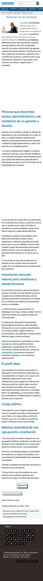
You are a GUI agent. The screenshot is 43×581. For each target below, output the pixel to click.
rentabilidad (7, 165)
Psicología (23, 9)
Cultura (23, 13)
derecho (16, 355)
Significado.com (8, 3)
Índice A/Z (4, 9)
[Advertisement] (21, 88)
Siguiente (21, 485)
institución (24, 441)
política (15, 441)
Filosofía (13, 9)
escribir (35, 42)
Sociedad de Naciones (12, 493)
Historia (32, 9)
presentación (19, 347)
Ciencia (29, 13)
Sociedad (17, 13)
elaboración (7, 347)
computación (7, 352)
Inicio (3, 13)
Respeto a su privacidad (11, 557)
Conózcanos (25, 557)
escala (32, 419)
